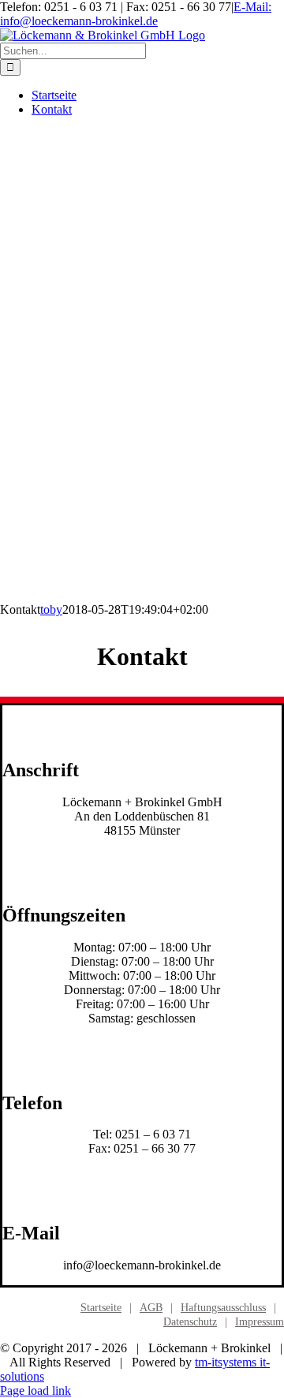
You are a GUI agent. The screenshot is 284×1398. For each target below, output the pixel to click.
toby (51, 609)
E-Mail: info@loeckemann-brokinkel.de (135, 14)
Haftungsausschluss (223, 1308)
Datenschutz (190, 1322)
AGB (151, 1308)
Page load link (35, 1390)
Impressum (259, 1322)
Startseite (100, 1308)
